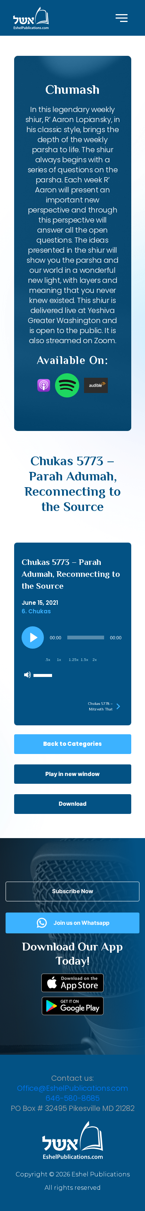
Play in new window (72, 773)
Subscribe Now (72, 891)
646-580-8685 (72, 1098)
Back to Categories (72, 744)
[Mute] (27, 674)
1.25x (73, 660)
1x (59, 660)
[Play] (32, 637)
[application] (73, 654)
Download (73, 803)
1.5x (84, 660)
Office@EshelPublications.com (72, 1088)
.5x (47, 660)
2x (95, 660)
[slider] (43, 674)
